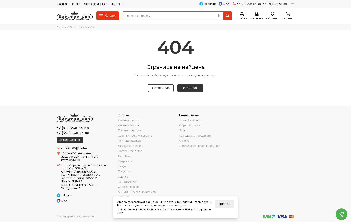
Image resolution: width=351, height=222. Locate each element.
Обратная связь (189, 125)
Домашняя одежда (130, 146)
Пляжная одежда (129, 140)
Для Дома (124, 156)
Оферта (184, 140)
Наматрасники (127, 181)
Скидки (75, 3)
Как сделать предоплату (195, 135)
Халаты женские (128, 120)
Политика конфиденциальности (200, 146)
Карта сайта (87, 216)
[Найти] (227, 15)
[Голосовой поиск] (219, 15)
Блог (182, 130)
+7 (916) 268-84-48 (249, 3)
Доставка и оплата (96, 3)
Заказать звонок (70, 139)
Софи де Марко (128, 187)
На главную (161, 88)
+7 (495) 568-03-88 (275, 3)
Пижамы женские (129, 130)
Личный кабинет (190, 120)
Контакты (118, 3)
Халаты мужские (128, 125)
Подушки (124, 171)
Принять (224, 204)
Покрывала (125, 161)
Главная (62, 3)
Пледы (122, 166)
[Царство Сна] (75, 15)
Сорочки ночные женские (135, 135)
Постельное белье (130, 151)
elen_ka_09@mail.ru (74, 148)
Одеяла (123, 176)
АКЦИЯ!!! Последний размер (137, 192)
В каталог (190, 88)
